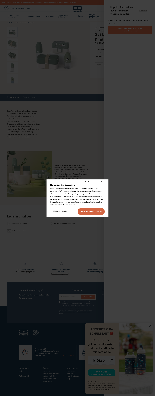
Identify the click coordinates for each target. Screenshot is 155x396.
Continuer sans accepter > (95, 182)
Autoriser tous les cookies (91, 211)
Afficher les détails (60, 211)
